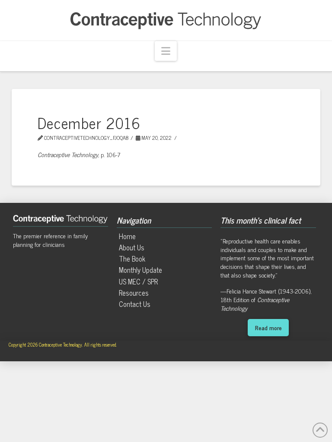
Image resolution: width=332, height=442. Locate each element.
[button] (166, 51)
